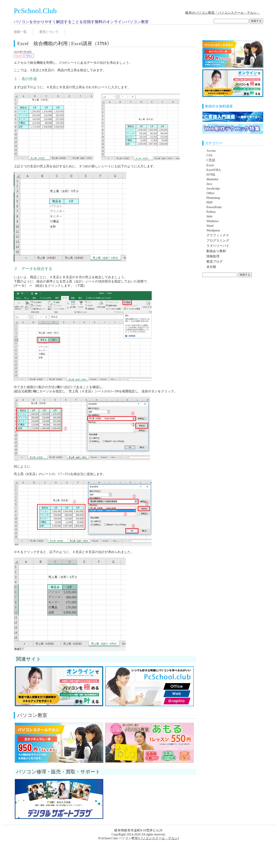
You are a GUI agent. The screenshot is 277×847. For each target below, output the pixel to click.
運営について (49, 32)
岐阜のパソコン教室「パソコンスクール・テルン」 (222, 12)
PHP (209, 202)
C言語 (210, 160)
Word (210, 225)
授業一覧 (20, 32)
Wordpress (213, 230)
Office (29, 55)
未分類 (211, 267)
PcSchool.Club (35, 11)
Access (211, 150)
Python (211, 211)
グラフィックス (217, 235)
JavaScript (213, 188)
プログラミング (217, 240)
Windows (212, 221)
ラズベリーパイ (217, 245)
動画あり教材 (216, 251)
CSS (209, 155)
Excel (18, 55)
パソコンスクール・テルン (158, 838)
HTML (211, 174)
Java (209, 184)
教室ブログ (214, 261)
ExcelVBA (213, 170)
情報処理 (212, 256)
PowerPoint (213, 207)
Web (209, 216)
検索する (256, 20)
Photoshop (213, 198)
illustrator (212, 179)
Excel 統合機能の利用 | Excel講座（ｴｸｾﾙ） (64, 43)
